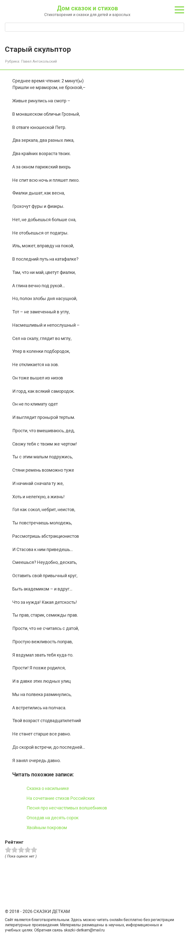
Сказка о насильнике (48, 788)
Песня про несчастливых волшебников (67, 807)
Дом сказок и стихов (87, 8)
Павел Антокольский (39, 61)
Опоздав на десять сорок (53, 817)
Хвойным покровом (47, 827)
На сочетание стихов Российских (61, 798)
